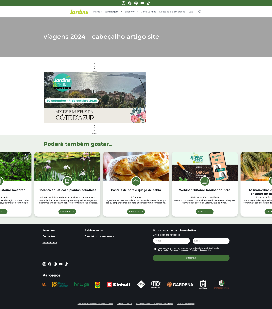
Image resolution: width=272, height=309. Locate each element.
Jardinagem (112, 11)
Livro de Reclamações (186, 304)
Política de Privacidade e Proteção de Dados (187, 250)
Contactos (48, 236)
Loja (190, 11)
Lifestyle (130, 11)
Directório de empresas (99, 236)
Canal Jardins (148, 11)
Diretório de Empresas (172, 11)
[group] (59, 284)
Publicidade (49, 242)
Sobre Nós (48, 230)
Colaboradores (94, 230)
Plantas (97, 11)
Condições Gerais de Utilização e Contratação (154, 304)
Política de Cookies (124, 304)
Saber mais (65, 211)
